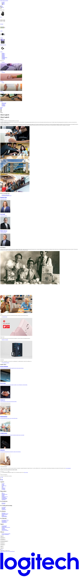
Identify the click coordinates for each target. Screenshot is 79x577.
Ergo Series (3, 503)
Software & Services (4, 514)
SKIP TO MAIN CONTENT (4, 0)
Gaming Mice (4, 497)
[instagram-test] (0, 477)
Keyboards (3, 493)
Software (1, 107)
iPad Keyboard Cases (5, 496)
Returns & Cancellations (5, 530)
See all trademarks (68, 468)
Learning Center (4, 485)
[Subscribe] (8, 471)
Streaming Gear (4, 509)
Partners (3, 515)
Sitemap (13, 551)
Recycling (3, 488)
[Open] (2, 112)
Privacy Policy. (26, 472)
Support (1, 5)
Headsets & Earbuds (4, 494)
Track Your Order (4, 529)
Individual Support (4, 525)
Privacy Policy (6, 551)
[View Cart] (0, 112)
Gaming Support (4, 526)
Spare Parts (3, 528)
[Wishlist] (1, 110)
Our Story (3, 483)
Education (3, 3)
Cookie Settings (10, 551)
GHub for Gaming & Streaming (6, 533)
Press (2, 487)
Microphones (3, 499)
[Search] (1, 109)
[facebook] (2, 477)
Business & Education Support (6, 527)
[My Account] (1, 111)
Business (3, 2)
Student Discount (4, 522)
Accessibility (3, 489)
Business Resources (4, 516)
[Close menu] (1, 8)
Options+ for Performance (5, 534)
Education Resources (4, 521)
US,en (2, 6)
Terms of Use (2, 551)
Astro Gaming (4, 507)
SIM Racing (3, 508)
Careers (3, 484)
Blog (2, 486)
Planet (1, 108)
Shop (1, 7)
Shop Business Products (5, 513)
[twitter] (1, 477)
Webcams (3, 495)
